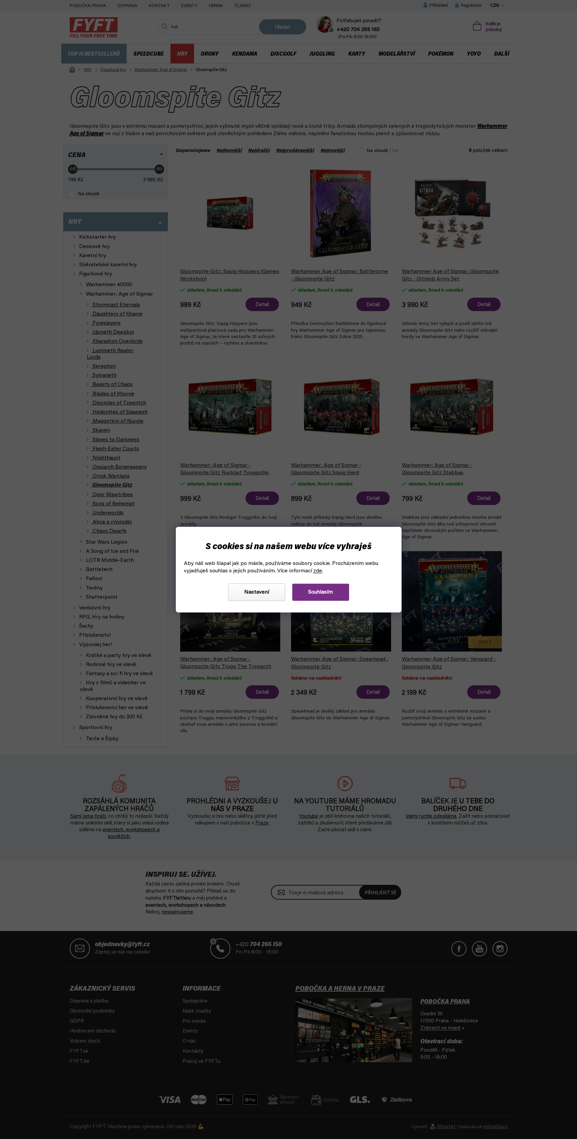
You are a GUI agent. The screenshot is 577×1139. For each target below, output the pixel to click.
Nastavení (256, 592)
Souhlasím (320, 592)
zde (317, 571)
